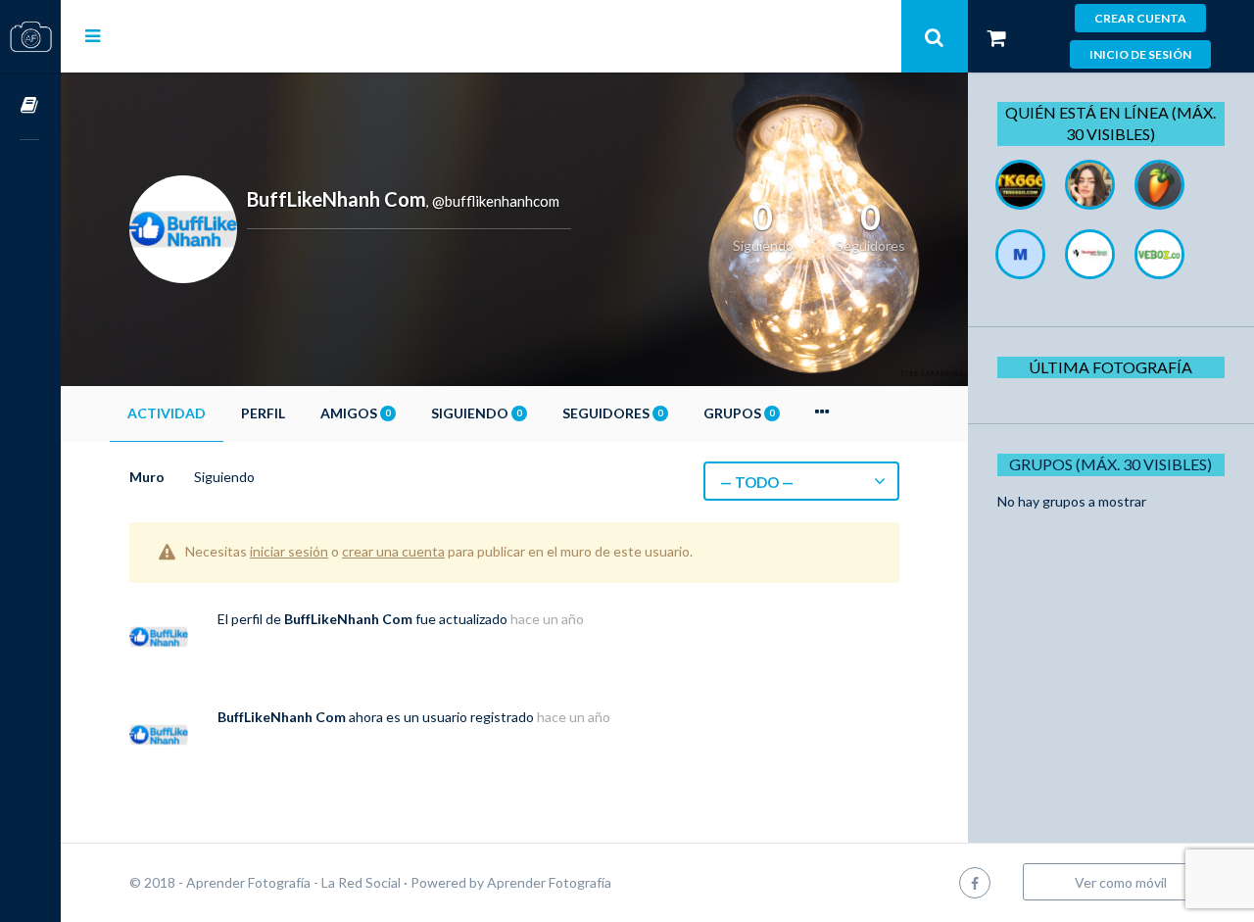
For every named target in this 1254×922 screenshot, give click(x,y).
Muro (147, 476)
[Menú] (92, 35)
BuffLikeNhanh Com (348, 618)
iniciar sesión (289, 551)
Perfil (263, 413)
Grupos (738, 413)
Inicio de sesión (1140, 54)
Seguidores (612, 413)
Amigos (355, 413)
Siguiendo (476, 413)
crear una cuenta (393, 551)
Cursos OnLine (30, 106)
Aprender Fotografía (549, 882)
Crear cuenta (1140, 18)
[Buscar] (934, 36)
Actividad (166, 413)
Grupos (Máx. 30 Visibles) (1110, 464)
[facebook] (974, 882)
